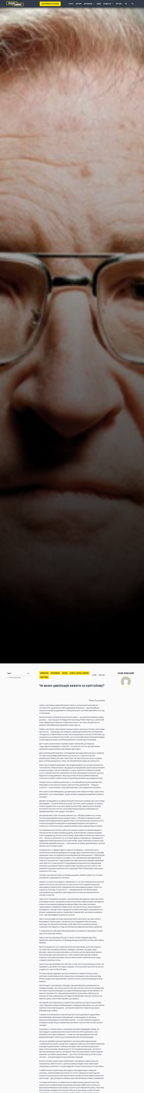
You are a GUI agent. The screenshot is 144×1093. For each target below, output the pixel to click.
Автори (79, 4)
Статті (70, 4)
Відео (99, 4)
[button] (28, 673)
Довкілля (44, 673)
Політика (44, 677)
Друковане (88, 4)
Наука (64, 673)
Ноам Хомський (15, 677)
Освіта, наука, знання (79, 673)
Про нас (119, 4)
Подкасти (107, 4)
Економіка (55, 673)
